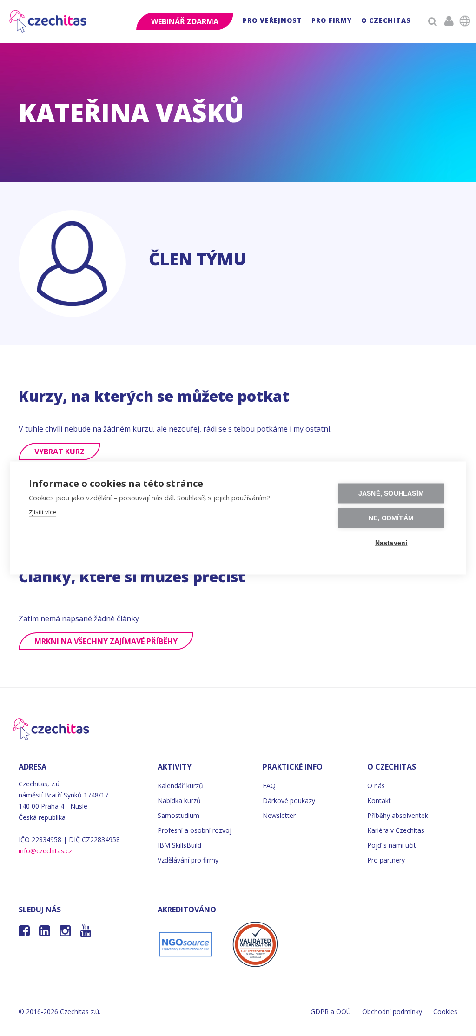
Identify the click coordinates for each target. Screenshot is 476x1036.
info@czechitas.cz (45, 850)
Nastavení (391, 542)
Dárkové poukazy (289, 800)
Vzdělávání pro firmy (188, 860)
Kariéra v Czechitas (395, 830)
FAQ (269, 785)
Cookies (445, 1011)
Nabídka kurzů (179, 800)
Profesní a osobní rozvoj (194, 830)
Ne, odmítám (391, 518)
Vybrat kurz (59, 451)
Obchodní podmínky (392, 1011)
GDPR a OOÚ (331, 1011)
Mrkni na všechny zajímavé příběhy (106, 641)
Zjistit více (42, 512)
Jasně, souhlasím (391, 493)
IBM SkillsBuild (179, 845)
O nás (376, 785)
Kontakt (379, 800)
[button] (272, 21)
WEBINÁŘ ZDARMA (184, 21)
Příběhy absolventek (397, 815)
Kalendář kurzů (180, 785)
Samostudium (178, 815)
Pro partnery (386, 860)
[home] (48, 21)
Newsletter (279, 815)
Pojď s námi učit (391, 845)
